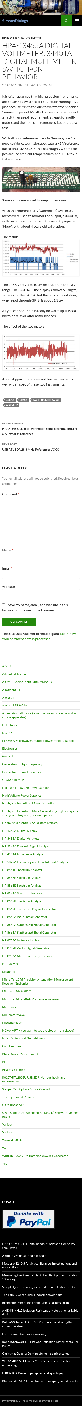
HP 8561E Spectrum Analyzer (22, 870)
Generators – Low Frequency (21, 772)
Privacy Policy (10, 1400)
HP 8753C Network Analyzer (22, 940)
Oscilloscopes (11, 1046)
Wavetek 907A (12, 1140)
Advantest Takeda (14, 674)
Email (7, 568)
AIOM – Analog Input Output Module (27, 682)
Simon (22, 85)
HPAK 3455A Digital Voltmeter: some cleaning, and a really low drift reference (40, 429)
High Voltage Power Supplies (21, 795)
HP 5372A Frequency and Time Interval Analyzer (35, 862)
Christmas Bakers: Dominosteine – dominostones (35, 1353)
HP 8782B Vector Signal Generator (25, 948)
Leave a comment (40, 85)
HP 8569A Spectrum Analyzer (22, 893)
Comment (10, 494)
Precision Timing (13, 1069)
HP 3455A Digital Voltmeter (21, 38)
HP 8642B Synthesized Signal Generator (29, 909)
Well (5, 1148)
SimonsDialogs (15, 20)
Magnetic (8, 971)
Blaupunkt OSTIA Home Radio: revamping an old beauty (40, 1381)
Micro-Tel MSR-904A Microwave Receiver (30, 999)
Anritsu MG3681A (14, 705)
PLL (4, 1062)
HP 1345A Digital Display (19, 830)
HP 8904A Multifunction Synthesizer (27, 956)
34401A (10, 399)
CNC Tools (9, 725)
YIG (4, 1163)
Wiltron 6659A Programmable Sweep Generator (35, 1156)
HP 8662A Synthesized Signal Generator (29, 924)
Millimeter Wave (13, 1015)
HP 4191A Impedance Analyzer (23, 854)
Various (7, 1124)
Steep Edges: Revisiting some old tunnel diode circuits (38, 1287)
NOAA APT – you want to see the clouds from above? (38, 1030)
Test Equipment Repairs (18, 1097)
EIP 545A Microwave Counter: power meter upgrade (38, 740)
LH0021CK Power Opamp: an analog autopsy (33, 1373)
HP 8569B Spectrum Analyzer (22, 901)
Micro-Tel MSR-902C (16, 991)
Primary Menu (77, 20)
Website (8, 586)
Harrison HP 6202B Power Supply (25, 787)
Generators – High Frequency (22, 764)
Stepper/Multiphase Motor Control (26, 1089)
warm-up (12, 405)
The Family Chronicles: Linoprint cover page (32, 1295)
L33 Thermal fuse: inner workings (24, 1334)
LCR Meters (10, 964)
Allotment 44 (11, 689)
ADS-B (6, 666)
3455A (23, 399)
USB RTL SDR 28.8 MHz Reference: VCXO (30, 447)
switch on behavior (46, 399)
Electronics (9, 748)
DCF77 (7, 733)
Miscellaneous (12, 1022)
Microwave (9, 1007)
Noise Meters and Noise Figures (23, 1038)
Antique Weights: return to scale (24, 1255)
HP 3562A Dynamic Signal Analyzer (26, 846)
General (7, 756)
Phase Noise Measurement (20, 1054)
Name (7, 550)
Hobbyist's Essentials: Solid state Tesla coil (30, 823)
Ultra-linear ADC (14, 1105)
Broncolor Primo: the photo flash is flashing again (35, 1302)
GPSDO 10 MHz (13, 780)
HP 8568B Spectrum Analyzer (22, 885)
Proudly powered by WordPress (39, 1400)
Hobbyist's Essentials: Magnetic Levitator (30, 803)
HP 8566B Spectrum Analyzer (22, 877)
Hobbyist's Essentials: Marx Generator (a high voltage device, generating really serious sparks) (40, 813)
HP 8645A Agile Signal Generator (24, 917)
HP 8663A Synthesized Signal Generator (29, 932)
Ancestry (8, 697)
